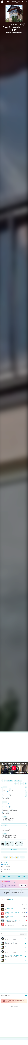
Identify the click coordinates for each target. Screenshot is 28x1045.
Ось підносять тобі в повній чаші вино (13, 955)
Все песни (22, 934)
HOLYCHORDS (5, 882)
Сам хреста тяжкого (10, 942)
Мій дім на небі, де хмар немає (12, 938)
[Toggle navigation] (26, 1)
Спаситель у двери (9, 908)
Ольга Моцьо (4, 862)
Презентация (12, 777)
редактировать (7, 892)
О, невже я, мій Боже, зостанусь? (12, 946)
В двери (7, 904)
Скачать (15, 849)
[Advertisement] (14, 747)
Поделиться (15, 852)
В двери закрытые (9, 916)
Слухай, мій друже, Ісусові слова (12, 959)
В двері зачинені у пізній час (11, 923)
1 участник (6, 864)
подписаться (23, 885)
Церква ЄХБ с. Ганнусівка (14, 32)
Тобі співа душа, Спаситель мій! (12, 951)
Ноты (7, 777)
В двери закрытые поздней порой (12, 912)
